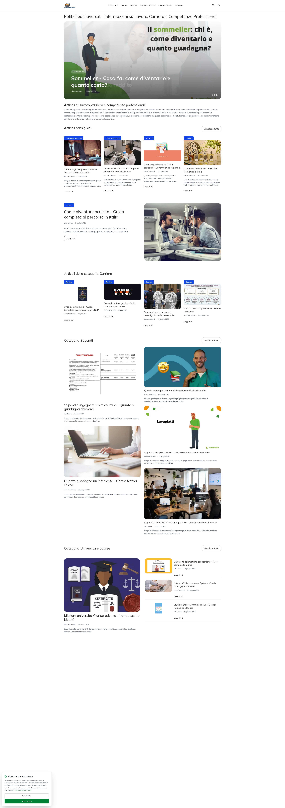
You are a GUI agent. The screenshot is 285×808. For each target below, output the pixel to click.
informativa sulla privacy (22, 790)
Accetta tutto (27, 801)
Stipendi (133, 5)
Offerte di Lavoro (165, 5)
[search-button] (213, 5)
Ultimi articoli (113, 5)
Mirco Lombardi (76, 91)
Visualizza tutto (211, 129)
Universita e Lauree (148, 5)
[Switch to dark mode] (219, 5)
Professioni (179, 5)
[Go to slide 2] (214, 95)
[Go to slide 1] (212, 95)
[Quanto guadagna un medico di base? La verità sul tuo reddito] (142, 60)
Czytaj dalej (70, 238)
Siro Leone (68, 414)
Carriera (124, 5)
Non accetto (26, 796)
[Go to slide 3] (217, 95)
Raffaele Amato (110, 310)
